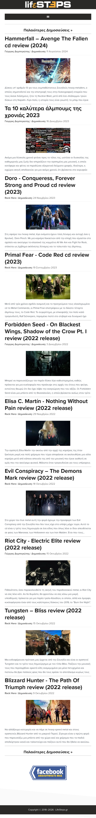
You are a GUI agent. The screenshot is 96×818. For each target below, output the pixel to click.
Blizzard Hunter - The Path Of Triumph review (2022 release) (43, 684)
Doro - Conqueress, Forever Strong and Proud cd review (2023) (40, 185)
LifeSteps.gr (48, 4)
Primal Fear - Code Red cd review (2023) (47, 258)
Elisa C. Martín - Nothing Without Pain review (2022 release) (46, 405)
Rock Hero (10, 197)
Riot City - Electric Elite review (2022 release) (42, 544)
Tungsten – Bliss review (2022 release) (43, 614)
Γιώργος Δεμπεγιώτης (17, 51)
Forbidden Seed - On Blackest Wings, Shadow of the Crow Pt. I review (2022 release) (46, 331)
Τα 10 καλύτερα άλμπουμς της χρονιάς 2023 (43, 112)
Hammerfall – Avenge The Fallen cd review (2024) (46, 42)
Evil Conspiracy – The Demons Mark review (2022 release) (43, 474)
